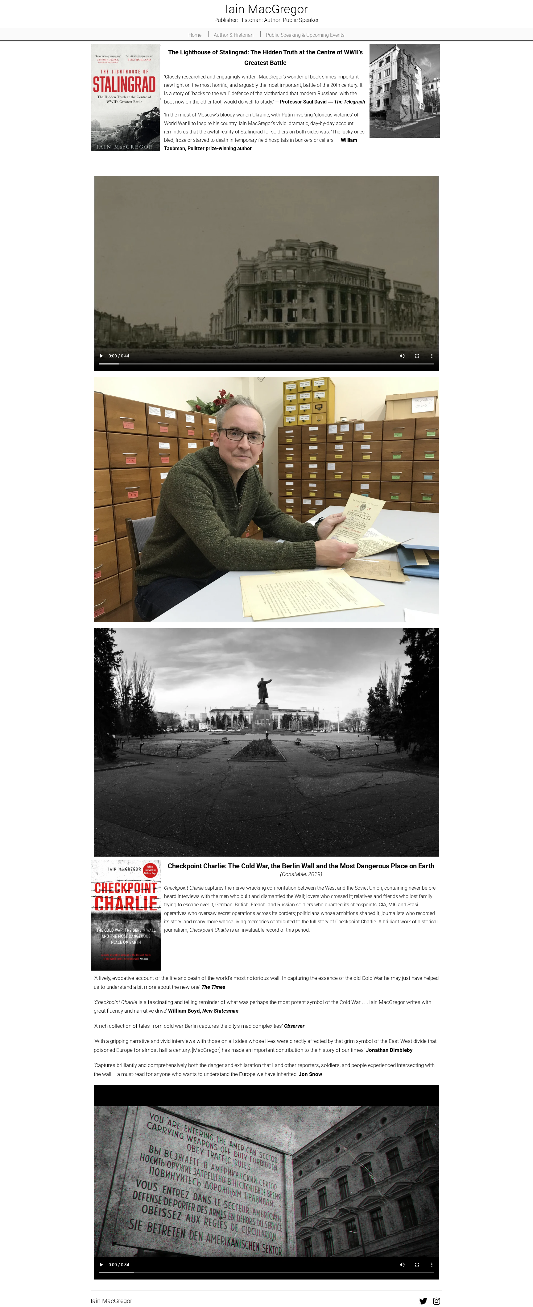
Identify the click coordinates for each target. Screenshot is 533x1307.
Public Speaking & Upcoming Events (305, 35)
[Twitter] (423, 1301)
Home (194, 35)
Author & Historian (234, 35)
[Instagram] (436, 1301)
